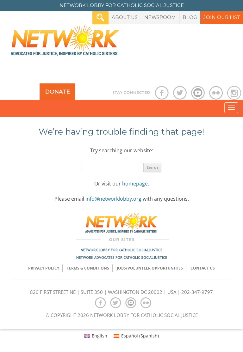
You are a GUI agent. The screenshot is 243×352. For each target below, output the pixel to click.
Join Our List (221, 17)
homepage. (135, 183)
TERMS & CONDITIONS (88, 268)
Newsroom (160, 17)
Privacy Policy (43, 268)
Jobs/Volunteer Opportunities (150, 268)
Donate (57, 91)
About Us (125, 17)
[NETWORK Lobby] (65, 42)
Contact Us (202, 268)
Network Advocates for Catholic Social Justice (121, 257)
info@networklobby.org (113, 198)
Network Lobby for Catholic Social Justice (121, 249)
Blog (190, 17)
